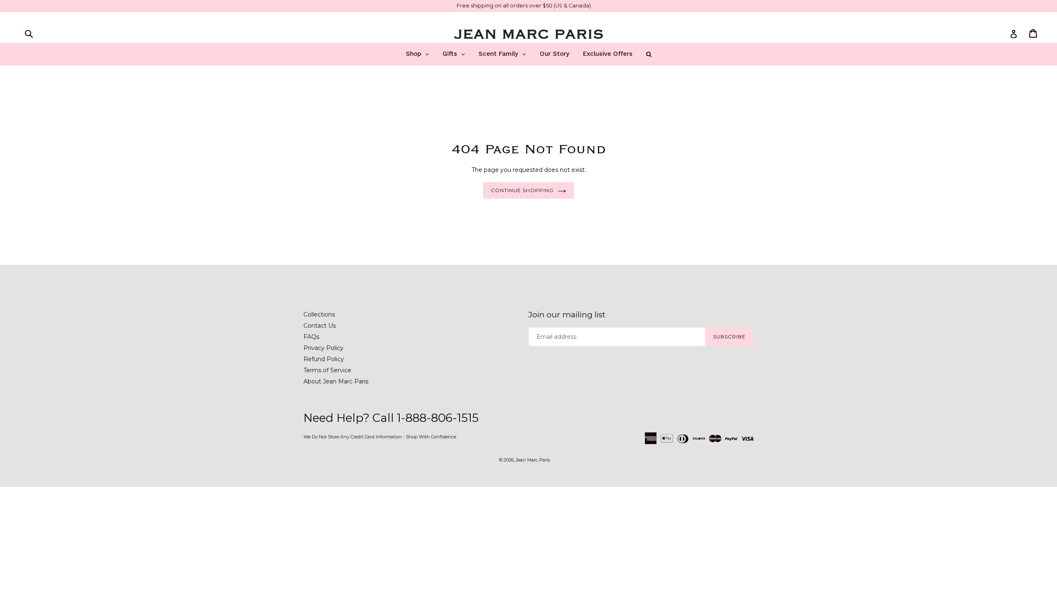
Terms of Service (327, 370)
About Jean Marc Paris (335, 381)
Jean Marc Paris (533, 460)
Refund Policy (323, 359)
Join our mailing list (566, 314)
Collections (319, 314)
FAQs (311, 336)
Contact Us (319, 325)
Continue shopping (522, 190)
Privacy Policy (323, 348)
